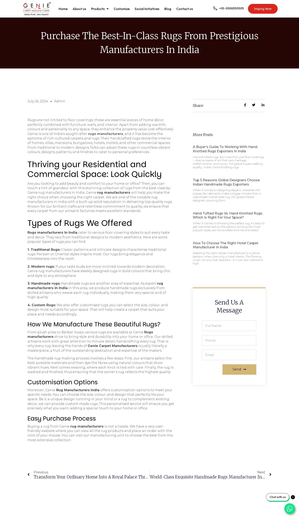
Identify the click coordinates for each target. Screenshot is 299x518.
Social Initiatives (147, 9)
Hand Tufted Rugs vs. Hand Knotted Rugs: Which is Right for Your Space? (228, 215)
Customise (122, 9)
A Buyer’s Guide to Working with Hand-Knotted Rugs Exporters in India (225, 149)
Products (98, 9)
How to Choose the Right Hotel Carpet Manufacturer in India (225, 245)
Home (63, 9)
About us (79, 9)
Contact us (184, 9)
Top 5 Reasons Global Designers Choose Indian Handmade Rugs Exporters (226, 182)
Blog (167, 9)
